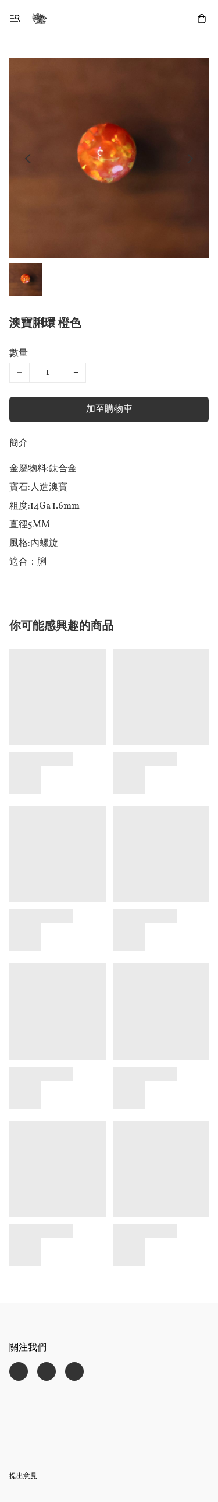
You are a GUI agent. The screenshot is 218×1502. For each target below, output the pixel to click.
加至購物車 (109, 409)
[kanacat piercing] (39, 18)
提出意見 (23, 1476)
